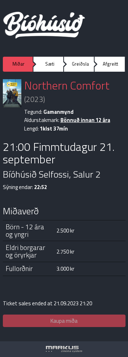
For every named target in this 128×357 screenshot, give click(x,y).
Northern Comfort (67, 85)
